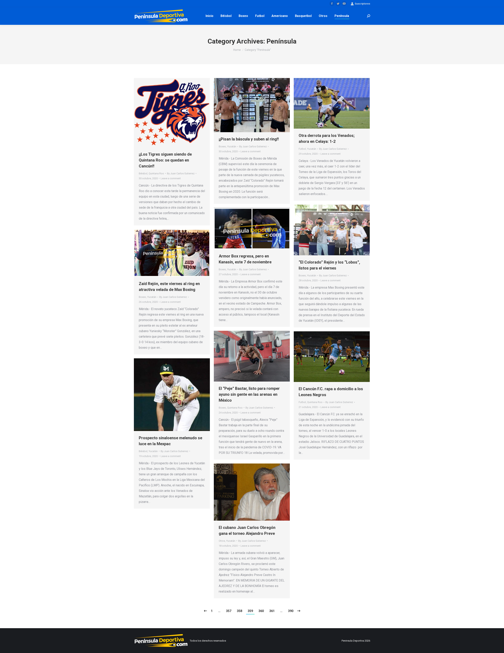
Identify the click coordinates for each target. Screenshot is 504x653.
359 (250, 611)
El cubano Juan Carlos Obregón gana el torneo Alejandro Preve (247, 530)
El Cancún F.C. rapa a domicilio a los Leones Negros (331, 391)
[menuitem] (209, 16)
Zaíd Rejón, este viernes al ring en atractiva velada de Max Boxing (169, 286)
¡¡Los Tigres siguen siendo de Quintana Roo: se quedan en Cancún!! (165, 160)
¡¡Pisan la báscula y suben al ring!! (249, 139)
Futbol (302, 148)
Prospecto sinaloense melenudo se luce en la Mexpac (170, 441)
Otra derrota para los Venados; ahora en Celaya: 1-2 (327, 138)
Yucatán (231, 146)
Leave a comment (171, 178)
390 (290, 611)
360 (261, 611)
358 (239, 611)
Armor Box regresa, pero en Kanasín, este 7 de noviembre (245, 259)
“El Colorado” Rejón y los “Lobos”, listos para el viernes (329, 265)
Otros (222, 540)
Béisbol (143, 173)
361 (272, 611)
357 (228, 611)
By (181, 173)
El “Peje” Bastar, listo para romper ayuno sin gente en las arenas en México (249, 394)
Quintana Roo (156, 173)
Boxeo (222, 146)
